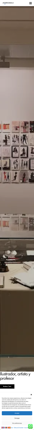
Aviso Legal (26, 427)
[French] (5, 427)
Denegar (17, 418)
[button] (31, 395)
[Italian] (7, 427)
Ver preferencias (17, 423)
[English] (2, 427)
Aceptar (17, 413)
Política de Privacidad (18, 427)
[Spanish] (9, 427)
